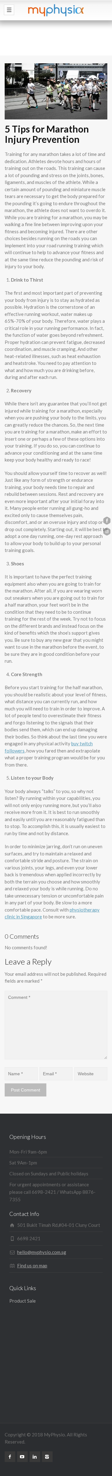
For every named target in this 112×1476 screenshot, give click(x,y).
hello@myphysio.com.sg (41, 1252)
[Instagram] (47, 1456)
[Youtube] (22, 1456)
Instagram (106, 531)
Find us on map (32, 1265)
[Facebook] (10, 1456)
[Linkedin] (35, 1456)
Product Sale (22, 1301)
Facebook (106, 521)
